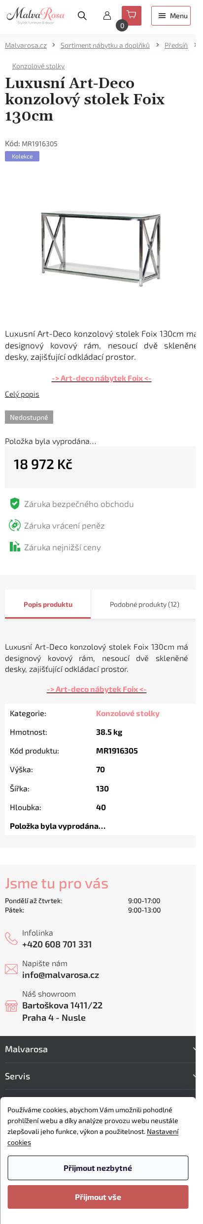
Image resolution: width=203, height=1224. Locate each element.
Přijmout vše (98, 1196)
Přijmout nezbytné (98, 1167)
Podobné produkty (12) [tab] (144, 604)
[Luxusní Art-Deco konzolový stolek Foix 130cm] (101, 244)
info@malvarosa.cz (60, 974)
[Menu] (171, 16)
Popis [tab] (32, 604)
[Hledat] (82, 16)
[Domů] (29, 45)
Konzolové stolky (128, 713)
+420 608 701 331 (57, 944)
